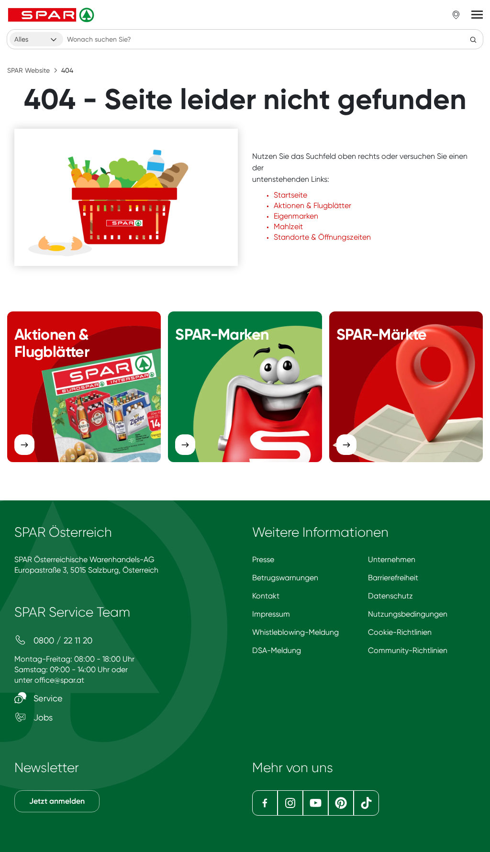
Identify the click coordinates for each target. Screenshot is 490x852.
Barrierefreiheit (393, 577)
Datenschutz (390, 595)
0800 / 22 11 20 (61, 640)
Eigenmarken (296, 216)
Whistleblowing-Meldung (295, 632)
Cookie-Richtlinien (400, 632)
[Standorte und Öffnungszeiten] (456, 15)
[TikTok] (366, 803)
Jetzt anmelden (57, 801)
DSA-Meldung (276, 650)
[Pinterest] (341, 803)
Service (47, 698)
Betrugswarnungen (285, 577)
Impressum (271, 614)
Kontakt (265, 595)
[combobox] (36, 39)
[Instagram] (290, 803)
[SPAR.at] (52, 14)
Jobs (42, 717)
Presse (263, 559)
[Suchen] (473, 39)
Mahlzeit (288, 226)
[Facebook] (265, 803)
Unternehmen (391, 559)
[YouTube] (315, 803)
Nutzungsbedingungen (407, 614)
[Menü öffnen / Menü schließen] (477, 15)
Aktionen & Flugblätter (312, 205)
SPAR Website (28, 70)
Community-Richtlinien (407, 650)
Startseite (290, 194)
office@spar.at (59, 680)
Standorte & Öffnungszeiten (322, 237)
